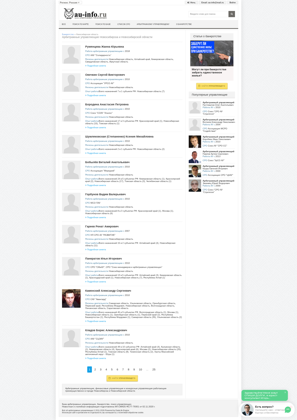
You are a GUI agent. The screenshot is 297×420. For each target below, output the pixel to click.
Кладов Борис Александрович (106, 330)
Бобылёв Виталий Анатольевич (107, 162)
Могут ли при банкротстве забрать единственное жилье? (211, 53)
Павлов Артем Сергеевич (215, 154)
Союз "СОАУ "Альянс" (101, 113)
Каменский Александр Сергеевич (108, 290)
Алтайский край (142, 59)
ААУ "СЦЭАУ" (97, 339)
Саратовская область (117, 308)
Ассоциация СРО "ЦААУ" (220, 175)
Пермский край (93, 305)
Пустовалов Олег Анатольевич (218, 105)
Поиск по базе (103, 24)
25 (153, 369)
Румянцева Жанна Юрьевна (104, 46)
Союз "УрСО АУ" (216, 160)
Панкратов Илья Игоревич (103, 258)
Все (64, 24)
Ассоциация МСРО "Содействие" (215, 129)
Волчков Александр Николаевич (219, 122)
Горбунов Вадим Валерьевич (105, 194)
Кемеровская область (162, 59)
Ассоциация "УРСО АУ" (102, 83)
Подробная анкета (96, 65)
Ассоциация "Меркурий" (102, 170)
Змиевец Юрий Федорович (216, 183)
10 (140, 369)
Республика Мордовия (113, 305)
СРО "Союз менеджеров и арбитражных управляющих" (134, 267)
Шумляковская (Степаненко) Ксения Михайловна (119, 136)
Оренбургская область (164, 303)
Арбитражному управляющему (153, 24)
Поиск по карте (81, 24)
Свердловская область (96, 61)
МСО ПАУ (95, 203)
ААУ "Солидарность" (100, 55)
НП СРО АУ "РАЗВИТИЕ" (102, 235)
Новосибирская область (121, 59)
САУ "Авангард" (98, 299)
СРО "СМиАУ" (97, 267)
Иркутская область (118, 61)
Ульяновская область (140, 303)
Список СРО (123, 24)
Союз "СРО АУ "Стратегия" (213, 112)
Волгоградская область (162, 305)
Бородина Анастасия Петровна (107, 104)
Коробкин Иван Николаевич (217, 139)
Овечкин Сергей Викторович (105, 74)
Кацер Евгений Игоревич (215, 168)
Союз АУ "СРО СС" (217, 145)
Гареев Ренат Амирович (101, 226)
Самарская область (119, 303)
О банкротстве (184, 24)
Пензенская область (95, 308)
